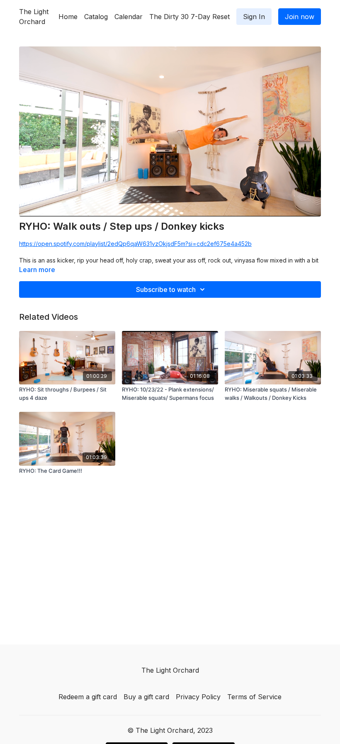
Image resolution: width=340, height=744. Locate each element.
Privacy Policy (198, 697)
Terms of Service (254, 697)
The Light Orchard (34, 16)
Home (68, 16)
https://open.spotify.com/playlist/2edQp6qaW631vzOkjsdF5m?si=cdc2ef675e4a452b (135, 243)
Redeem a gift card (87, 697)
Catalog (96, 16)
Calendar (128, 16)
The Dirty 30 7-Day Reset (189, 16)
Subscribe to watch (166, 289)
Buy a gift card (146, 697)
